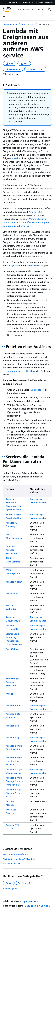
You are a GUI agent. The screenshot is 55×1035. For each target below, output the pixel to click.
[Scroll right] (42, 9)
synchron (16, 265)
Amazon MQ (12, 737)
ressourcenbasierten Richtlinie (19, 371)
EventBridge (12, 649)
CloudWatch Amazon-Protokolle (12, 550)
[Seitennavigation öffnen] (4, 17)
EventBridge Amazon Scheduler (12, 682)
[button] (13, 85)
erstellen (16, 158)
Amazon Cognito (15, 581)
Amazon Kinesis (14, 705)
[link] (45, 24)
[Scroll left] (16, 9)
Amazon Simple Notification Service (14, 761)
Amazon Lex (12, 725)
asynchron (32, 265)
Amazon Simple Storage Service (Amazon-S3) (14, 781)
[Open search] (49, 9)
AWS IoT (10, 693)
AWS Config (12, 593)
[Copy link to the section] (3, 346)
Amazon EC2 (35, 211)
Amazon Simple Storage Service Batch (14, 793)
